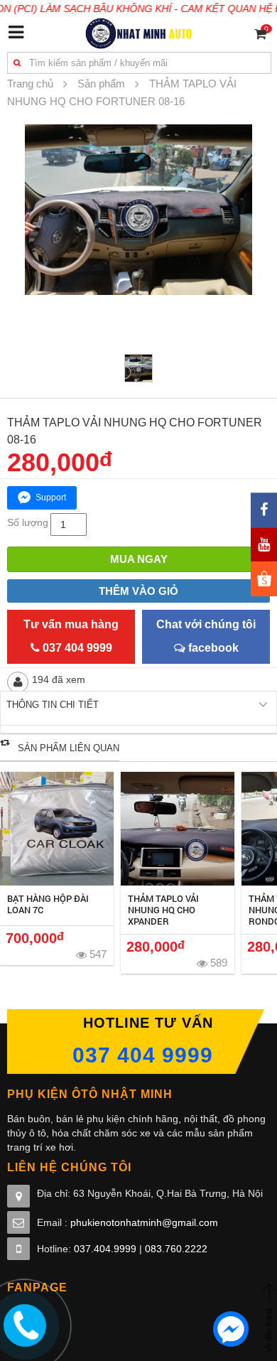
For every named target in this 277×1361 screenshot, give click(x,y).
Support (51, 497)
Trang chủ (30, 83)
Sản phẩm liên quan (68, 748)
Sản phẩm (101, 83)
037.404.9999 (105, 1248)
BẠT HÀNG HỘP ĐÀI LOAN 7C (48, 904)
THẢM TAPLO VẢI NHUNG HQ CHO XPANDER (163, 909)
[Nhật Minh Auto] (139, 32)
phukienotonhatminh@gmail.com (144, 1222)
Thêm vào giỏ (138, 591)
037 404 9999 (142, 1055)
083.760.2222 (176, 1248)
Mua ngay (139, 559)
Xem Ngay (57, 828)
